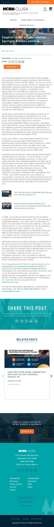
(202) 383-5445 (31, 289)
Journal (13, 487)
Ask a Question (26, 501)
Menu (50, 10)
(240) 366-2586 (27, 461)
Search (45, 10)
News (30, 487)
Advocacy (14, 481)
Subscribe (11, 67)
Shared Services (27, 25)
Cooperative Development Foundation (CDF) (23, 266)
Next (51, 376)
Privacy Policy (36, 519)
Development (33, 478)
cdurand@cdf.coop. (11, 291)
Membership (15, 478)
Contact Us (26, 506)
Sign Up (26, 431)
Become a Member (41, 2)
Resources (32, 481)
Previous (2, 376)
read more (13, 384)
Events (13, 20)
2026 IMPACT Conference (32, 20)
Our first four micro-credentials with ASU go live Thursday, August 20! (27, 374)
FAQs (30, 484)
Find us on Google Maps (26, 464)
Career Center (16, 484)
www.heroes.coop (10, 282)
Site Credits (15, 519)
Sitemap (26, 519)
